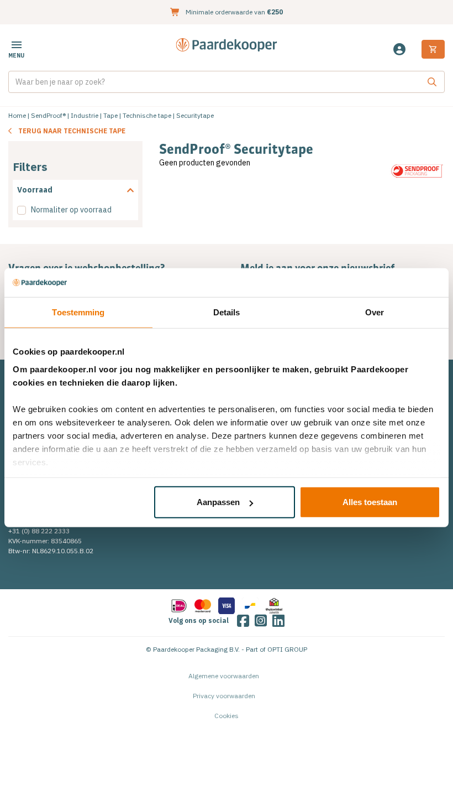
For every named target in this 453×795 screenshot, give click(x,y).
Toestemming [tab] (78, 312)
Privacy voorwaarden (224, 696)
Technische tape (147, 115)
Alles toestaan (370, 502)
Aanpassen (218, 502)
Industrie (84, 115)
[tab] (75, 190)
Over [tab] (374, 312)
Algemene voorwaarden (223, 676)
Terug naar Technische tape (71, 131)
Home (17, 115)
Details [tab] (226, 312)
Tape (110, 115)
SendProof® (48, 115)
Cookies (226, 715)
